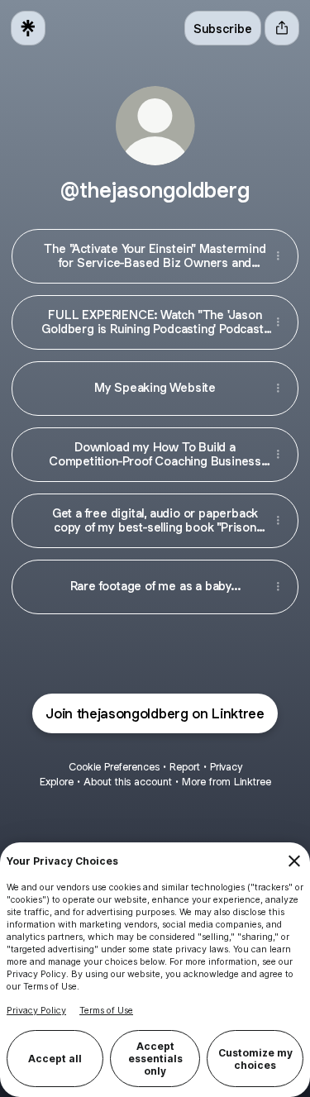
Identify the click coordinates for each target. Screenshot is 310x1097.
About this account (127, 782)
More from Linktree (226, 782)
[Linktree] (28, 28)
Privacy (226, 767)
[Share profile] (281, 28)
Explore (57, 782)
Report (184, 767)
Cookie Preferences (114, 767)
